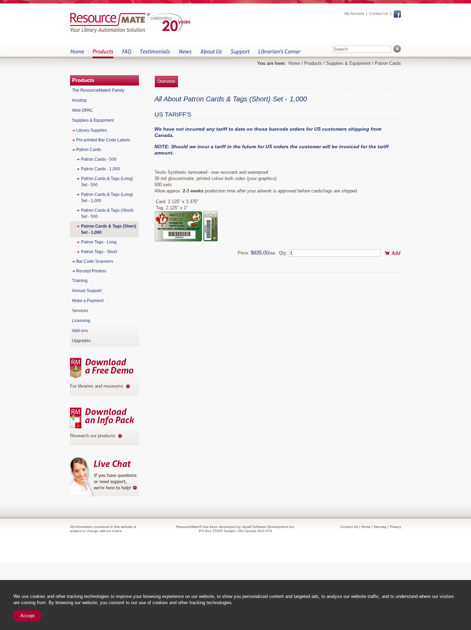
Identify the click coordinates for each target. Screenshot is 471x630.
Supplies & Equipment (348, 63)
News (185, 53)
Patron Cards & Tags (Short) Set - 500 (107, 213)
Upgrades (81, 340)
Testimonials (155, 53)
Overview (166, 81)
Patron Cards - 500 (99, 159)
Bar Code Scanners (94, 261)
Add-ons (80, 330)
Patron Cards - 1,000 (100, 169)
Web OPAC (82, 110)
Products (102, 53)
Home (77, 53)
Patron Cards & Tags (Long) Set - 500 (107, 181)
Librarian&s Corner (279, 53)
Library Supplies (91, 130)
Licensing (81, 320)
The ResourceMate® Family (98, 90)
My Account (354, 13)
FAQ (126, 53)
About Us (211, 53)
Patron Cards (388, 63)
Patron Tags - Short (99, 251)
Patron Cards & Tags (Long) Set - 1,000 (107, 197)
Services (80, 310)
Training (80, 280)
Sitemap (380, 527)
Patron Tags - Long (99, 242)
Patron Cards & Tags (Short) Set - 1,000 (108, 229)
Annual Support (86, 290)
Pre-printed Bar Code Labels (103, 140)
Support (240, 53)
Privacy (395, 527)
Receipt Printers (91, 271)
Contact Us (378, 13)
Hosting (79, 100)
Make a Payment (87, 300)
